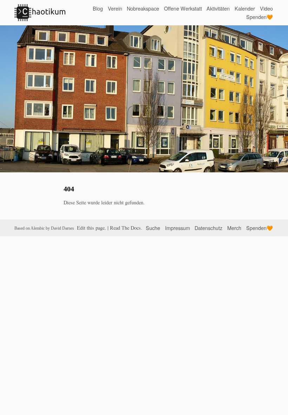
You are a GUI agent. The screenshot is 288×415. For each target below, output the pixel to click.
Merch (234, 227)
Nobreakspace (143, 8)
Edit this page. (91, 227)
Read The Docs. (126, 227)
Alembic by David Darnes (52, 228)
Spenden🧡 (259, 16)
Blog (98, 8)
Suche (153, 227)
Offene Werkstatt (183, 8)
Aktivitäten (218, 8)
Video (266, 8)
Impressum (177, 227)
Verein (115, 8)
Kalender (245, 8)
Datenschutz (208, 227)
